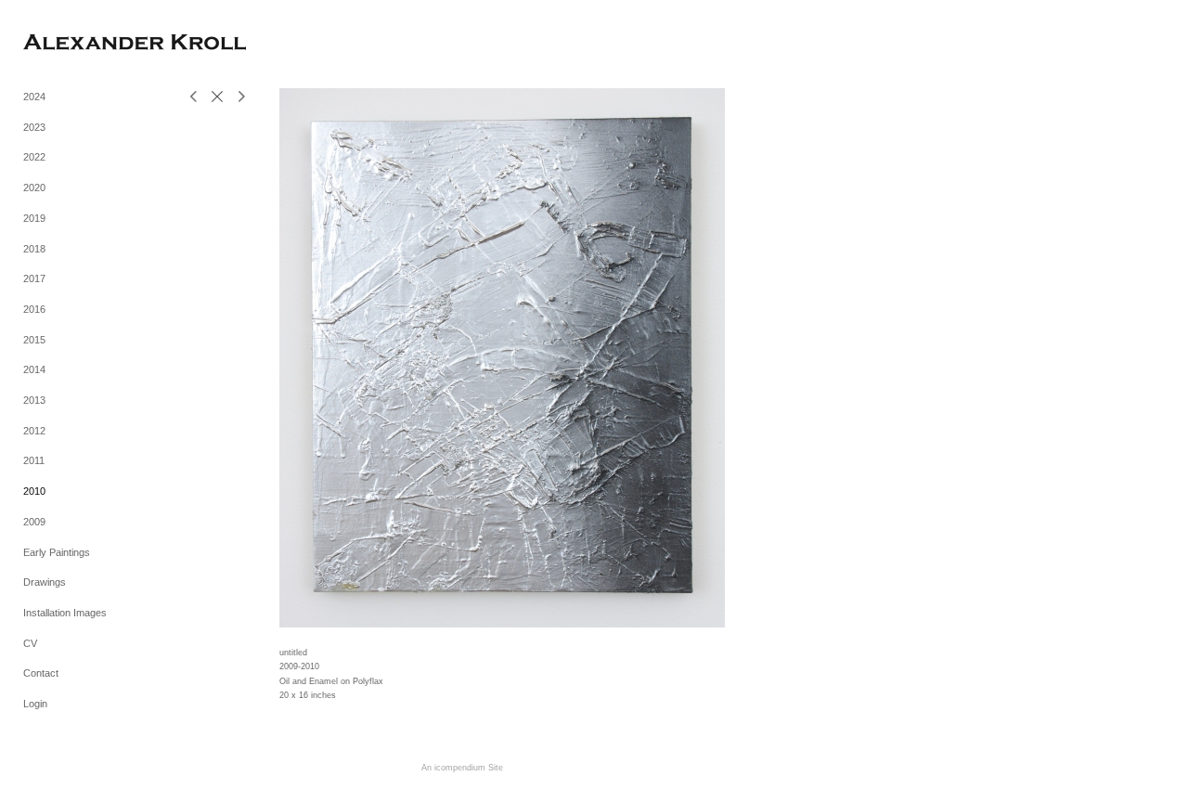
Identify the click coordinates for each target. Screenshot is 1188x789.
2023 (34, 127)
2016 (34, 309)
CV (30, 643)
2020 (34, 187)
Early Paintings (56, 552)
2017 (34, 278)
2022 (34, 156)
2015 (34, 339)
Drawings (44, 582)
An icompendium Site (462, 767)
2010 (34, 491)
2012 (34, 430)
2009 (34, 521)
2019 (34, 218)
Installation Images (65, 612)
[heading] (69, 44)
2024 (34, 96)
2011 (34, 460)
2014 (34, 369)
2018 (34, 248)
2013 (34, 400)
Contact (40, 673)
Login (35, 703)
